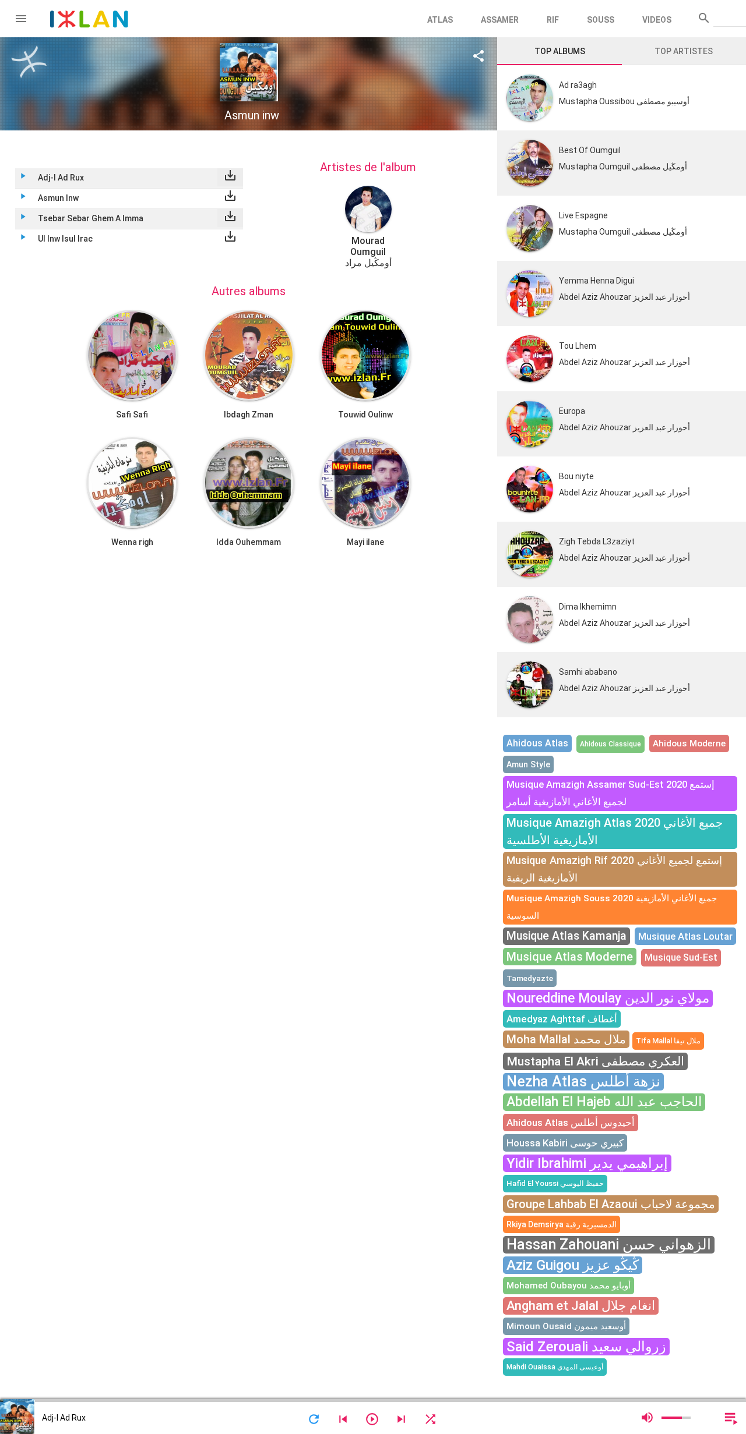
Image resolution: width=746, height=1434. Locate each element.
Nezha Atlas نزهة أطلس (583, 1081)
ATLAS (440, 19)
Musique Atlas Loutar (685, 936)
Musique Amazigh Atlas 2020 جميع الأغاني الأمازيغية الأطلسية (614, 831)
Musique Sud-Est (681, 957)
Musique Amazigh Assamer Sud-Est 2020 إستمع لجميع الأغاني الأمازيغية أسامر (610, 793)
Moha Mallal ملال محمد (566, 1039)
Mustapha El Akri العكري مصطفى (595, 1061)
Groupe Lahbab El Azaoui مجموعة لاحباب (610, 1204)
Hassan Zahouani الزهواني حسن (608, 1244)
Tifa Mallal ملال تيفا (668, 1040)
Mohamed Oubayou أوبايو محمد (568, 1285)
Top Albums (559, 51)
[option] (368, 227)
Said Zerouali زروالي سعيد (586, 1347)
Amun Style (528, 764)
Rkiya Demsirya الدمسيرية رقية (561, 1224)
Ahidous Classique (610, 744)
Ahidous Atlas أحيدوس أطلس (570, 1122)
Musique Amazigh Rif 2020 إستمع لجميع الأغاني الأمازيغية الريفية (614, 869)
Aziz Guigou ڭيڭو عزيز (572, 1265)
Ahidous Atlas (537, 743)
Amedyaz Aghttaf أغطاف (561, 1019)
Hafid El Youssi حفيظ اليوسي (555, 1183)
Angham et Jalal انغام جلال (580, 1305)
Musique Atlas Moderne (569, 957)
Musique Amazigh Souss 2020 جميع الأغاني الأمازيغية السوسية (611, 907)
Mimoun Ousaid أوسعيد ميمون (566, 1326)
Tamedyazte (529, 978)
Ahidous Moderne (689, 743)
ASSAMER (500, 19)
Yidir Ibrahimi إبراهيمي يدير (587, 1163)
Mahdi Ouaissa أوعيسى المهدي (554, 1367)
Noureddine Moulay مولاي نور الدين (607, 998)
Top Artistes (683, 51)
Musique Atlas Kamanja (566, 936)
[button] (21, 19)
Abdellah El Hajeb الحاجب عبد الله (604, 1102)
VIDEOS (656, 19)
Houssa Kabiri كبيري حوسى (565, 1143)
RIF (553, 19)
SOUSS (600, 19)
